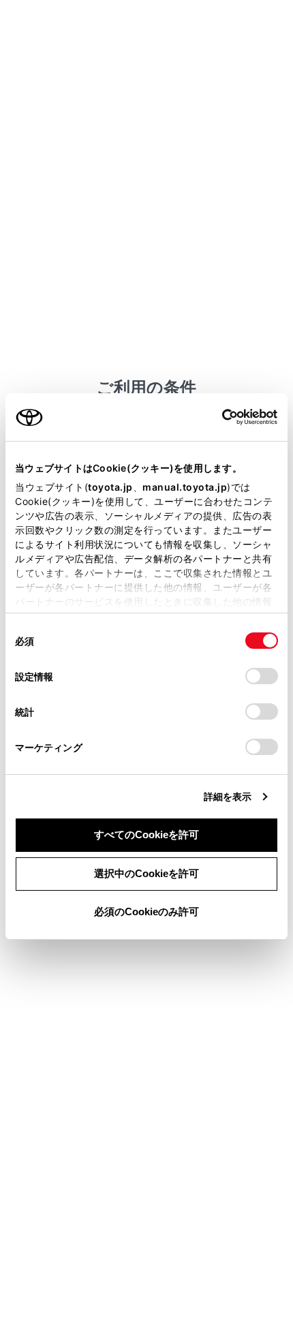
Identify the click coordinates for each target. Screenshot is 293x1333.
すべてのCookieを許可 (146, 834)
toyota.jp (110, 487)
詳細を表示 (228, 796)
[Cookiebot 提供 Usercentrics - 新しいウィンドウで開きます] (217, 417)
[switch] (261, 676)
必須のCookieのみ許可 (146, 911)
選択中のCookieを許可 (146, 873)
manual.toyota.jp (184, 487)
